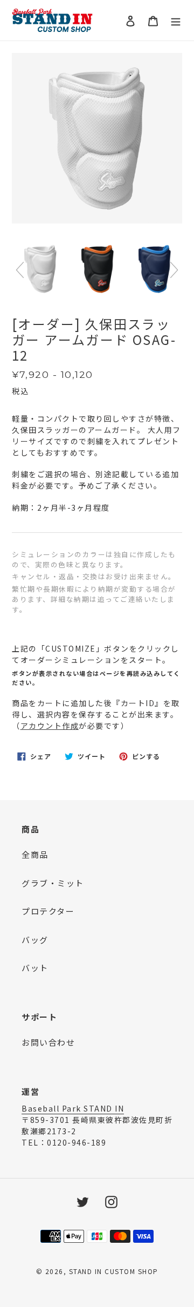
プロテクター (48, 911)
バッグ (35, 939)
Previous (20, 270)
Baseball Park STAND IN (73, 1108)
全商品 (35, 854)
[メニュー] (175, 20)
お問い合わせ (48, 1042)
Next (174, 270)
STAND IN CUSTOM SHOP (113, 1271)
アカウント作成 (49, 725)
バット (35, 967)
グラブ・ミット (53, 883)
